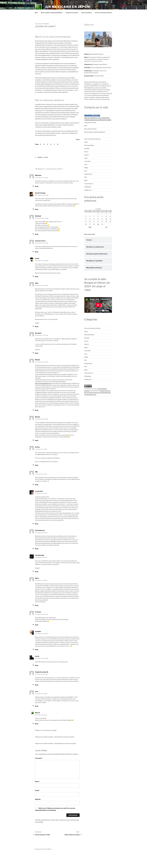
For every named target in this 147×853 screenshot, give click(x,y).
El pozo (86, 151)
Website (38, 799)
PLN (85, 171)
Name (37, 781)
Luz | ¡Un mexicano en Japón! (48, 730)
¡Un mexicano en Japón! (68, 7)
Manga (86, 167)
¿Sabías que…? (88, 190)
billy (36, 472)
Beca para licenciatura (90, 129)
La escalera (87, 161)
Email (37, 790)
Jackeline (38, 631)
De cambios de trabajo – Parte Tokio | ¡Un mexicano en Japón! (57, 737)
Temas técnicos (88, 183)
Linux (85, 164)
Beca (36, 12)
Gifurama (38, 175)
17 (106, 219)
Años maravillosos (86, 12)
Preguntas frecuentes (72, 12)
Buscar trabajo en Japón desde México (51, 12)
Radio (85, 180)
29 (98, 224)
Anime (86, 142)
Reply (36, 186)
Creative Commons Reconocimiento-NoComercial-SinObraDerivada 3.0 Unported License (97, 392)
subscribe (38, 810)
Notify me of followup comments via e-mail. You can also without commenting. (55, 809)
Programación (88, 174)
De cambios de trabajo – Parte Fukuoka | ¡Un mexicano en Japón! (58, 743)
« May (89, 227)
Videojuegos (87, 186)
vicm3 (37, 258)
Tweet (78, 139)
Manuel (46, 23)
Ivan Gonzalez (39, 555)
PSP (85, 177)
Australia (86, 148)
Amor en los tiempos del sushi (103, 12)
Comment (39, 758)
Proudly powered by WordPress (43, 849)
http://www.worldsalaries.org (42, 383)
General (40, 157)
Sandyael (38, 216)
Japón (46, 157)
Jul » (106, 227)
